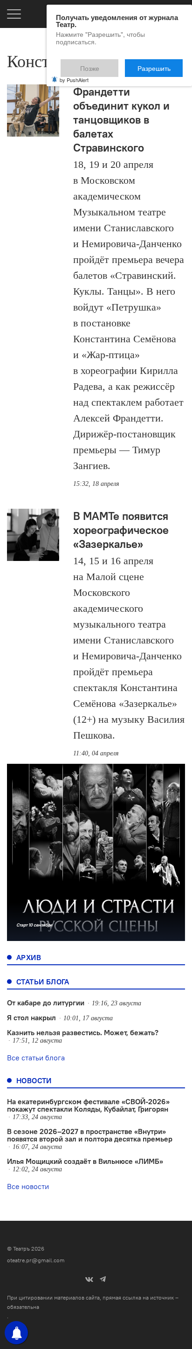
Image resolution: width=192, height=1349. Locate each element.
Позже (112, 64)
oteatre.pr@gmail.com (36, 1260)
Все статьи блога (36, 1057)
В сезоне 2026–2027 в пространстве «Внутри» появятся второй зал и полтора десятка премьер (89, 1135)
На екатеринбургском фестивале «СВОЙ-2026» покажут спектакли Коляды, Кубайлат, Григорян (88, 1105)
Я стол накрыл (31, 1017)
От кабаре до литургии (45, 1002)
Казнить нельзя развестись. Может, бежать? (82, 1032)
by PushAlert (74, 73)
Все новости (28, 1186)
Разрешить (160, 64)
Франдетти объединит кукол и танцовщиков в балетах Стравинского (121, 119)
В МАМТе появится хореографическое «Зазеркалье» (121, 530)
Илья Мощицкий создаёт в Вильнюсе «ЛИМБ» (85, 1161)
